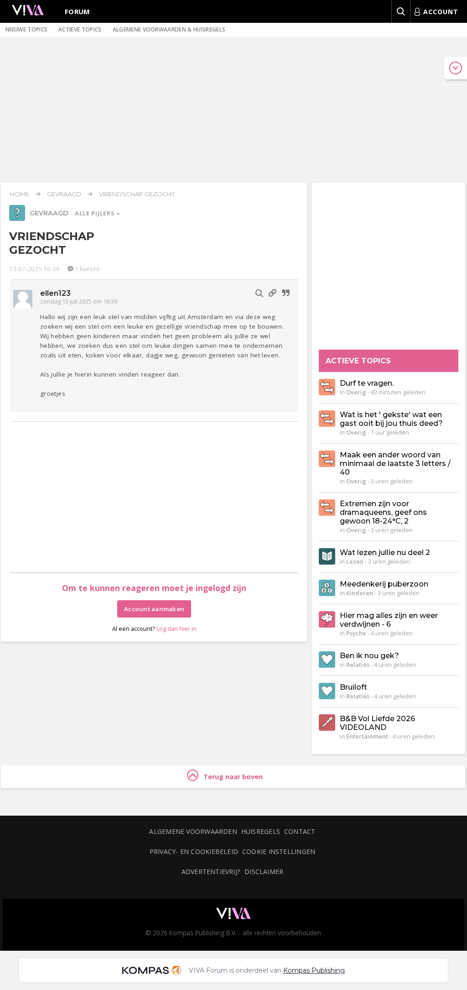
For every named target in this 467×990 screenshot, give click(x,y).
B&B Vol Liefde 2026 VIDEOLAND (377, 723)
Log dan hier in (176, 628)
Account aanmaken (154, 609)
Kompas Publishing (314, 970)
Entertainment (367, 736)
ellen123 (55, 293)
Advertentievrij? (211, 871)
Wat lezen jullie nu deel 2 (385, 552)
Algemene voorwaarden (193, 831)
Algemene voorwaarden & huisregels (169, 29)
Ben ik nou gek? (369, 655)
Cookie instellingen (278, 851)
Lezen (354, 561)
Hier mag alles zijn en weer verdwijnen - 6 (389, 620)
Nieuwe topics (26, 29)
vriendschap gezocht (137, 194)
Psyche (356, 633)
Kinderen (359, 593)
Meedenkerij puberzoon (384, 584)
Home (19, 194)
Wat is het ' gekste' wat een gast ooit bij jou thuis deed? (391, 419)
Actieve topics (79, 29)
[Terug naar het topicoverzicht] (17, 219)
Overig (356, 392)
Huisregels (260, 831)
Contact (300, 831)
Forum (77, 11)
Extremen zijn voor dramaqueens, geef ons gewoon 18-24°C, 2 (383, 512)
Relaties (357, 664)
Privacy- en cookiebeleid (194, 851)
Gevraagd (64, 194)
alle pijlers (95, 213)
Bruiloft (353, 687)
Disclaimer (263, 871)
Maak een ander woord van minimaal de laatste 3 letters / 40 (395, 463)
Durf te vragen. (367, 383)
